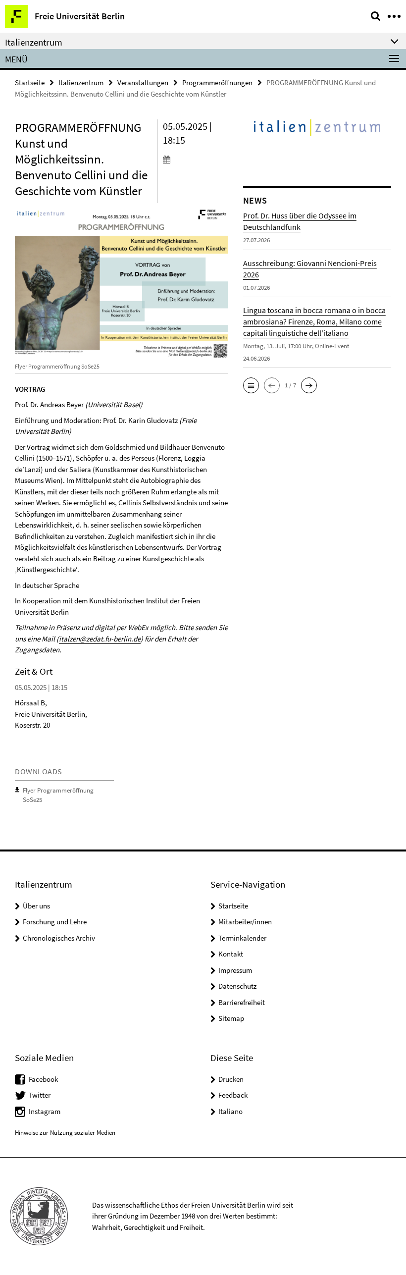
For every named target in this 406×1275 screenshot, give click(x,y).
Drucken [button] (231, 1079)
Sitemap (231, 1018)
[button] (251, 385)
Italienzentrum (80, 82)
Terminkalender (242, 938)
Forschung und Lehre (55, 921)
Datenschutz (237, 986)
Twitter (40, 1095)
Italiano (230, 1111)
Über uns (36, 905)
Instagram (44, 1111)
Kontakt (230, 953)
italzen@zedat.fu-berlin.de (100, 638)
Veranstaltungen (142, 82)
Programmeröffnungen (217, 82)
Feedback (233, 1095)
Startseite (30, 82)
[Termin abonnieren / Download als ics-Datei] (195, 159)
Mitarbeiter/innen (245, 921)
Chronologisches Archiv (59, 938)
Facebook (43, 1079)
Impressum (235, 970)
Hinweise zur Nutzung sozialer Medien (65, 1132)
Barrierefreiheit (241, 1002)
